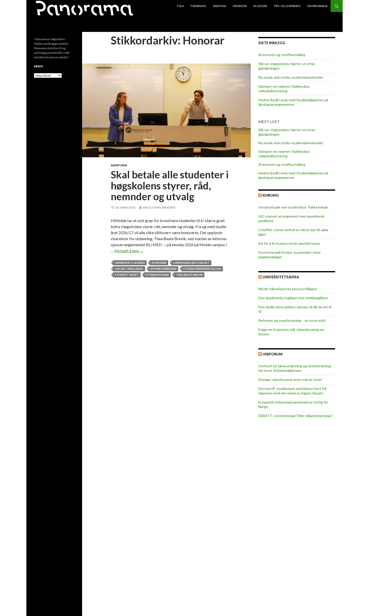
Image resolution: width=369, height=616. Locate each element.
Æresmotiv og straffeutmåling (281, 55)
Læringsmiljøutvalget (191, 262)
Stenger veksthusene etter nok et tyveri (290, 379)
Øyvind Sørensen (163, 268)
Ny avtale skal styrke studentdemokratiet (290, 77)
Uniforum (272, 354)
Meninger (240, 6)
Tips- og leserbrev (287, 6)
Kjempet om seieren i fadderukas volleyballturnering (284, 88)
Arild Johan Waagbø (158, 207)
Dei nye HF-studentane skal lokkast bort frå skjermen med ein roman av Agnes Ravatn (292, 390)
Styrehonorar (157, 274)
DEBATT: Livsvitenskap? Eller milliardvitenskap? (295, 416)
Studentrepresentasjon (202, 268)
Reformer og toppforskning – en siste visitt (292, 320)
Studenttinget (127, 274)
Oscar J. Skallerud (129, 268)
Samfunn (219, 6)
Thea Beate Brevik (189, 274)
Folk (180, 6)
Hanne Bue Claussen (130, 262)
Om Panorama (317, 6)
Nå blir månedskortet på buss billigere (287, 289)
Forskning (198, 6)
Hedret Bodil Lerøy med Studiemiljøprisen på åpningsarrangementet (293, 102)
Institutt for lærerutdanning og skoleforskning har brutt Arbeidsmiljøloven (294, 368)
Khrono (271, 195)
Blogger (260, 6)
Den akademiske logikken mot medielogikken (293, 298)
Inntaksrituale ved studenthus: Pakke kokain (293, 207)
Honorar (159, 262)
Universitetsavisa (281, 277)
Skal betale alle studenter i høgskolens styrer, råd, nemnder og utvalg (169, 185)
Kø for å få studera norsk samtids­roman (289, 243)
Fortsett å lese (129, 250)
